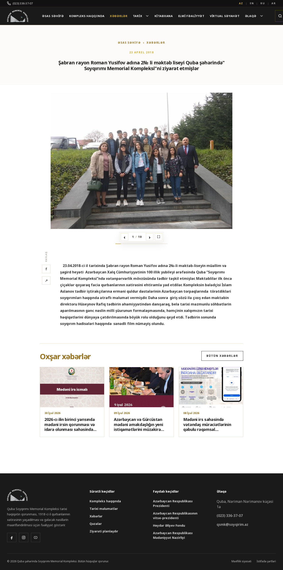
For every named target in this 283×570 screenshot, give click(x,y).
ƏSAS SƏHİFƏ (129, 42)
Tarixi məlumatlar (104, 509)
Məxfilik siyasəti (241, 561)
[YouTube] (35, 537)
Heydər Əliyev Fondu (169, 525)
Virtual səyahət (225, 16)
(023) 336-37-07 (23, 3)
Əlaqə (251, 16)
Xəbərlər (119, 16)
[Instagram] (23, 537)
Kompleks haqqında (87, 16)
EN (252, 3)
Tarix (137, 16)
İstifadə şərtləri (266, 561)
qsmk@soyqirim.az (232, 524)
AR (274, 3)
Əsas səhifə (53, 16)
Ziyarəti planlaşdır (104, 531)
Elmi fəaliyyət (191, 16)
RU (262, 3)
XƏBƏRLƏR (156, 42)
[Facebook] (11, 537)
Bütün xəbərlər (222, 356)
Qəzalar (96, 524)
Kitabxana (164, 16)
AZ (241, 3)
